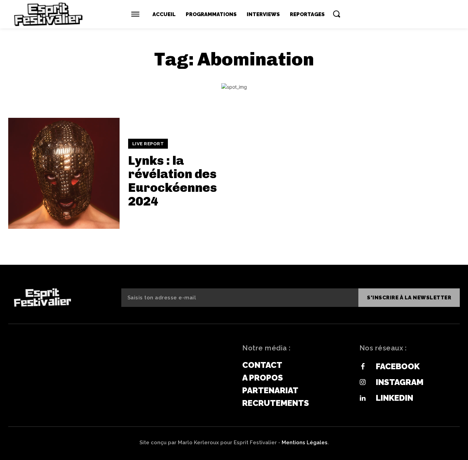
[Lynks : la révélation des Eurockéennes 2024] (64, 173)
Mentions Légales (305, 442)
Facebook (398, 366)
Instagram (399, 382)
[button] (336, 14)
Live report (148, 143)
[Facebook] (363, 367)
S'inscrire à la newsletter (409, 298)
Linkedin (394, 398)
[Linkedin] (363, 398)
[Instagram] (363, 382)
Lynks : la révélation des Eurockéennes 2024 (172, 181)
